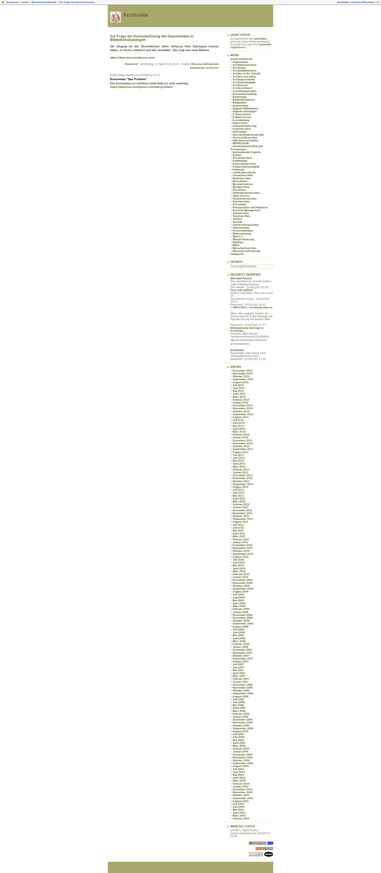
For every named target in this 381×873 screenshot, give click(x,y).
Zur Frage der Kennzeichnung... (77, 2)
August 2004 (240, 766)
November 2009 (243, 583)
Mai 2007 (238, 670)
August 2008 (240, 626)
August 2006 (240, 696)
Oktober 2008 (241, 620)
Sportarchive (241, 213)
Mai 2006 (238, 705)
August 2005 (240, 731)
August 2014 (240, 417)
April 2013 (239, 463)
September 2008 (243, 623)
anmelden (260, 38)
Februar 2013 (241, 469)
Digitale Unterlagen (245, 111)
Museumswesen (243, 184)
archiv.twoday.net (241, 59)
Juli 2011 (238, 524)
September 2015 (243, 379)
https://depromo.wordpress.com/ (132, 57)
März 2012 (239, 501)
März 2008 (239, 641)
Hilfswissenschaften (245, 140)
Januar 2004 (240, 786)
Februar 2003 (241, 818)
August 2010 (240, 556)
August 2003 (240, 801)
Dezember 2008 (242, 615)
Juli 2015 (238, 385)
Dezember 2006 (242, 684)
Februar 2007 (241, 678)
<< (377, 2)
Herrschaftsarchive (245, 137)
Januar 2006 (240, 716)
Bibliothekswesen (244, 99)
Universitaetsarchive (246, 224)
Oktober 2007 (241, 655)
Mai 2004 (238, 775)
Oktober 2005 (241, 725)
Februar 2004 (241, 783)
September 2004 (243, 763)
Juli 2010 (238, 559)
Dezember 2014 (242, 405)
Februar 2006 (241, 713)
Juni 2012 (239, 492)
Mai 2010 (238, 565)
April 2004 (239, 777)
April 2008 (239, 638)
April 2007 (239, 673)
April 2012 (239, 498)
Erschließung (241, 120)
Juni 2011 (239, 527)
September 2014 (243, 414)
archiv (25, 2)
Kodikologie (240, 160)
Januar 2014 (240, 437)
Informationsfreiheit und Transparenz (246, 148)
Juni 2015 (239, 388)
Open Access (241, 195)
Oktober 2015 (241, 376)
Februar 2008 (241, 644)
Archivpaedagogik (244, 82)
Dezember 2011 (242, 510)
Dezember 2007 (242, 649)
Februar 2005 (241, 748)
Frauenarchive (242, 128)
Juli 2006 (238, 699)
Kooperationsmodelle (246, 166)
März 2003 (239, 815)
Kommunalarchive (244, 163)
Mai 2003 (238, 809)
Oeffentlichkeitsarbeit (246, 193)
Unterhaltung (241, 227)
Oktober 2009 (241, 586)
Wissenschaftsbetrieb (43, 2)
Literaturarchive (243, 175)
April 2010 (239, 568)
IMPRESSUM (241, 143)
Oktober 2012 (241, 481)
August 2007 (240, 661)
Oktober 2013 (241, 446)
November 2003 (243, 792)
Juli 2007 (238, 664)
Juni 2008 (239, 632)
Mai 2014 (238, 426)
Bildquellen (240, 102)
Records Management (246, 210)
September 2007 (243, 658)
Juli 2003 (238, 804)
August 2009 (240, 591)
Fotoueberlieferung (244, 126)
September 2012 (243, 484)
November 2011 (242, 513)
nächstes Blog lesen (363, 2)
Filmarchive (240, 123)
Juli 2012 (238, 489)
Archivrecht (240, 85)
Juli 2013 (238, 455)
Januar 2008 (240, 647)
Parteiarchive (241, 201)
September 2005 (243, 728)
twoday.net (12, 2)
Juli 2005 (238, 734)
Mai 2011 (238, 530)
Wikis (236, 245)
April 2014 (239, 428)
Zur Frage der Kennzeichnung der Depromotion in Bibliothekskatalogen (152, 38)
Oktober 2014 (241, 411)
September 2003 (243, 798)
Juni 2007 (239, 667)
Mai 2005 (238, 740)
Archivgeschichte (244, 79)
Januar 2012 (240, 507)
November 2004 (243, 757)
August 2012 (240, 487)
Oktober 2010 (241, 550)
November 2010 (243, 548)
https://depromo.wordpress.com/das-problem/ (141, 87)
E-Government (242, 114)
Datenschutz (240, 105)
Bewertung (239, 96)
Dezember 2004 (242, 754)
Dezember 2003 (242, 789)
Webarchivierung (243, 239)
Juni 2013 (239, 458)
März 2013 (239, 466)
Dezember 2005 (242, 719)
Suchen (237, 219)
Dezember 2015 (242, 370)
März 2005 (239, 745)
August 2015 (240, 382)
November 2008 (243, 617)
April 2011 (239, 533)
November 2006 (243, 687)
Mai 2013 (238, 460)
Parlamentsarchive (245, 198)
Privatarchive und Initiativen (250, 207)
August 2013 (240, 452)
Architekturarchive (244, 65)
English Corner (242, 117)
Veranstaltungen (243, 230)
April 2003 (239, 812)
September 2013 (243, 449)
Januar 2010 (240, 577)
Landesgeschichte (244, 172)
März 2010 (239, 571)
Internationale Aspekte (247, 152)
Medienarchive (242, 178)
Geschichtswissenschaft (248, 134)
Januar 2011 (240, 542)
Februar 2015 (241, 399)
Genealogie (240, 131)
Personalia (239, 204)
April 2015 (239, 393)
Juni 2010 (239, 562)
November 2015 (243, 373)
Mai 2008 (238, 635)
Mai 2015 (238, 391)
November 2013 (243, 443)
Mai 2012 (238, 495)
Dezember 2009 (242, 580)
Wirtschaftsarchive (245, 248)
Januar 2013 (240, 472)
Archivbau (239, 67)
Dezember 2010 (242, 545)
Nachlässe (239, 189)
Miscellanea (240, 181)
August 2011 (240, 521)
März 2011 (239, 536)
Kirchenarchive (242, 157)
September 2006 (243, 693)
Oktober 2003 (241, 795)
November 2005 (243, 722)
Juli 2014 (238, 420)
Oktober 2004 (241, 760)
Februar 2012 (241, 504)
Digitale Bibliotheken (245, 108)
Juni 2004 (239, 772)
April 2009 (239, 603)
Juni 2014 (239, 422)
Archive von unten (244, 76)
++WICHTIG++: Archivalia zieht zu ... (251, 309)
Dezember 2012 (242, 475)
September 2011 (243, 519)
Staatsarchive (241, 216)
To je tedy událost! (241, 290)
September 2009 (243, 588)
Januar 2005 (240, 751)
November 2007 (243, 652)
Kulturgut (238, 169)
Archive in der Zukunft (246, 73)
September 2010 (243, 554)
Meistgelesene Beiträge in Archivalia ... (246, 329)
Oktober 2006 (241, 690)
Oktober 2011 (241, 516)
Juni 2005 (239, 737)
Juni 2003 (239, 806)
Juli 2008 (238, 629)
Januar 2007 (240, 682)
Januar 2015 (240, 402)
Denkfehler (237, 350)
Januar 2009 (240, 612)
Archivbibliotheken (244, 70)
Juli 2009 (238, 594)
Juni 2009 (239, 597)
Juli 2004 (238, 769)
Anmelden (343, 2)
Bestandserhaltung (245, 94)
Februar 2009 (241, 609)
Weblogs (238, 242)
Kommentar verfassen (204, 67)
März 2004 (239, 780)
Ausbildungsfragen (244, 91)
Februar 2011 (241, 539)
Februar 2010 (241, 574)
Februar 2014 (241, 434)
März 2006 (239, 711)
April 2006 (239, 708)
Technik (237, 222)
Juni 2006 (239, 702)
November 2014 (243, 408)
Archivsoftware (242, 88)
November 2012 (243, 478)
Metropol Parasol (241, 278)
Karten (237, 155)
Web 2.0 (238, 236)
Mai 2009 (238, 600)
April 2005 (239, 743)
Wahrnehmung (242, 233)
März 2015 (239, 397)
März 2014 (239, 431)
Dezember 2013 (242, 440)
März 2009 (239, 606)
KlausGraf (131, 64)
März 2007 (239, 676)
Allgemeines (240, 62)
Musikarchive (241, 187)
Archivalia (135, 15)
